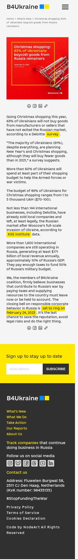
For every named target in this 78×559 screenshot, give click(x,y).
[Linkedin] (51, 463)
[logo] (28, 400)
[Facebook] (26, 463)
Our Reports (16, 428)
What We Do (16, 417)
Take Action (16, 423)
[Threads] (34, 463)
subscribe (55, 369)
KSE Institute (19, 234)
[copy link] (46, 106)
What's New (16, 411)
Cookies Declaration (26, 518)
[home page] (28, 7)
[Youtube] (42, 463)
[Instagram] (9, 463)
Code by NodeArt (23, 527)
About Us (14, 434)
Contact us (16, 472)
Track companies (22, 443)
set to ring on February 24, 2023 (35, 310)
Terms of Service (22, 513)
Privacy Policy (20, 507)
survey (52, 134)
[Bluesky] (18, 463)
